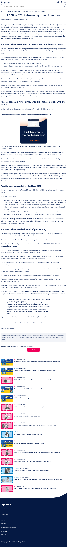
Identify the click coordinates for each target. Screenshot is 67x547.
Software (3, 523)
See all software (33, 350)
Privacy (3, 508)
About (3, 520)
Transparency (4, 511)
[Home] (1, 11)
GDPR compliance (16, 11)
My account (4, 531)
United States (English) (16, 542)
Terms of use (4, 514)
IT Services (7, 11)
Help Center (4, 534)
